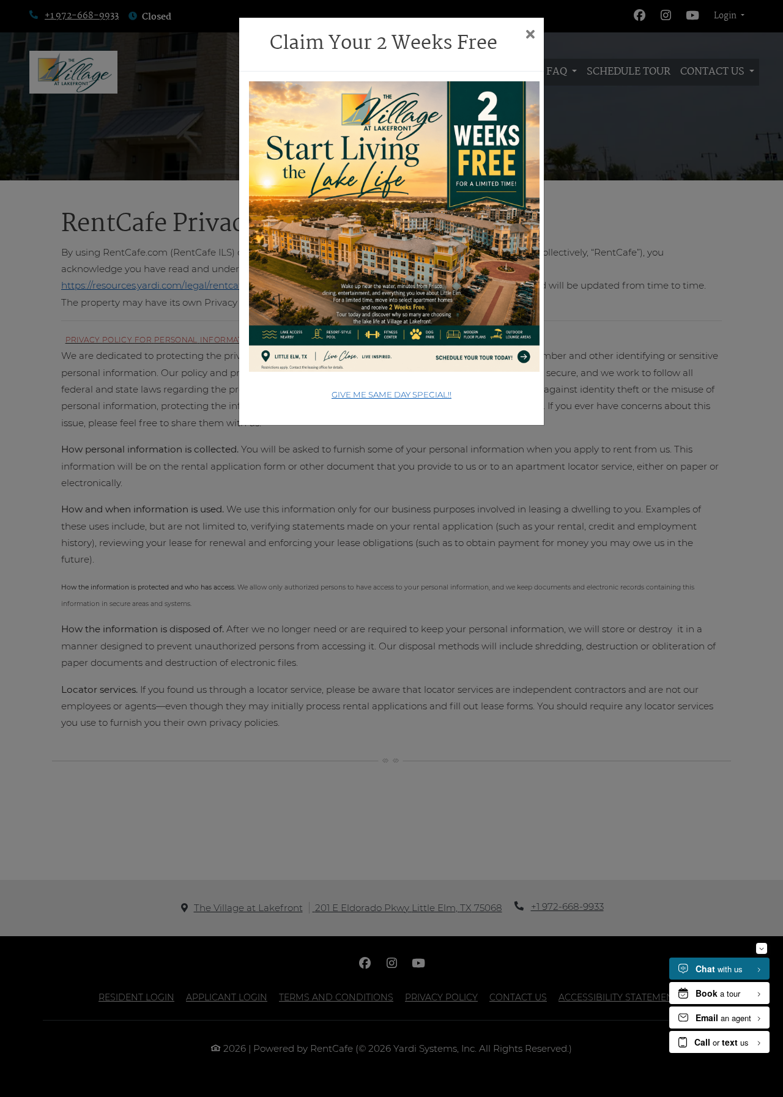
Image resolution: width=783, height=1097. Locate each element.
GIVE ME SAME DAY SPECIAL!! (391, 394)
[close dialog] (530, 35)
